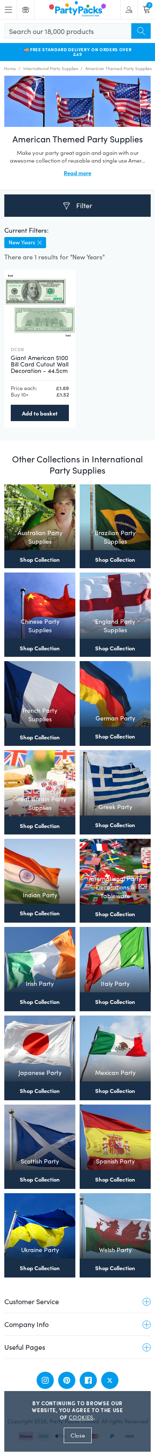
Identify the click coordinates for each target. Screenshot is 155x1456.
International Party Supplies (50, 68)
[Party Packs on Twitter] (109, 1380)
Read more (77, 172)
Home (10, 68)
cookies (81, 1417)
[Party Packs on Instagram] (45, 1380)
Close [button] (78, 1435)
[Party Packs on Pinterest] (66, 1380)
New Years (22, 242)
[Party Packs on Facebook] (88, 1380)
